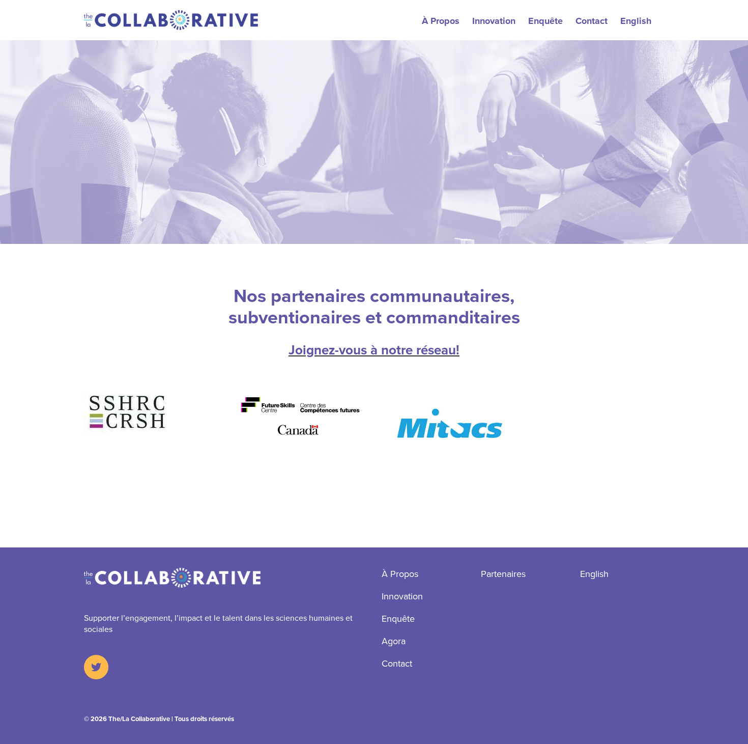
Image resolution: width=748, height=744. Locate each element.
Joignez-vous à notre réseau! (374, 350)
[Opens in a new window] (96, 668)
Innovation (493, 20)
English (635, 20)
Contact (592, 20)
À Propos (440, 20)
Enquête (545, 20)
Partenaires (503, 573)
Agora (394, 641)
